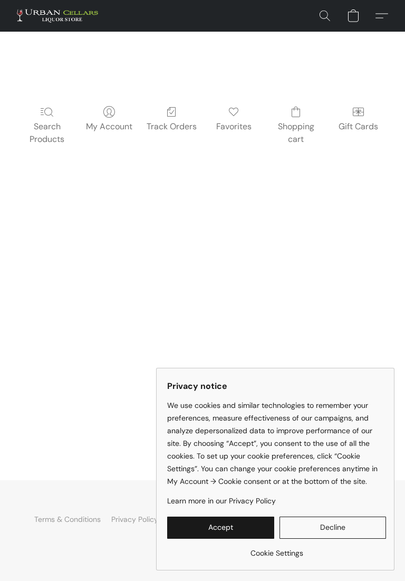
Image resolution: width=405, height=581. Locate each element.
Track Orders (172, 126)
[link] (276, 549)
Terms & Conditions (67, 519)
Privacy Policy (134, 519)
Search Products (47, 133)
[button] (57, 15)
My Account (109, 126)
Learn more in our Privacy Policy (221, 501)
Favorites (234, 126)
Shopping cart (296, 133)
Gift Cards (358, 126)
